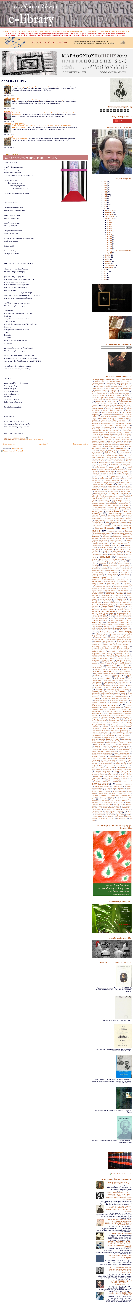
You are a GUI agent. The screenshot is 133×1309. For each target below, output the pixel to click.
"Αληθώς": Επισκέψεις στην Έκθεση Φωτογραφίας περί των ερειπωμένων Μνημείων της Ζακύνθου (44, 100)
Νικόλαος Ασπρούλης (125, 673)
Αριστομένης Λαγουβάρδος (109, 416)
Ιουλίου (108, 255)
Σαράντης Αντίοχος (112, 739)
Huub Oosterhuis (103, 799)
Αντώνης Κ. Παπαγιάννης (122, 407)
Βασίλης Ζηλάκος (97, 446)
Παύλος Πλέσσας (112, 722)
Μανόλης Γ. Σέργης (117, 608)
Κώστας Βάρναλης (124, 588)
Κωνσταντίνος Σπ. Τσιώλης (103, 586)
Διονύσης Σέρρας (113, 511)
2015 (105, 204)
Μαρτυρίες (116, 628)
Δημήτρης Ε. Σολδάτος (115, 495)
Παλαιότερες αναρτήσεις (80, 444)
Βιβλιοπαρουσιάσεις (118, 448)
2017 (105, 200)
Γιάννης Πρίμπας (100, 467)
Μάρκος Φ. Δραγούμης (104, 628)
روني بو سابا (121, 818)
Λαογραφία (105, 595)
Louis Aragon (108, 802)
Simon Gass (128, 813)
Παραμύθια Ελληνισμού (122, 717)
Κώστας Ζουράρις (97, 590)
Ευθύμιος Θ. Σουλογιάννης (121, 542)
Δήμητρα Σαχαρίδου (126, 491)
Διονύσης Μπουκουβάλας (120, 509)
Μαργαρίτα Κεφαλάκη (122, 616)
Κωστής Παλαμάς (97, 593)
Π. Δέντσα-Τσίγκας (126, 698)
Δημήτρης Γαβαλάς (98, 495)
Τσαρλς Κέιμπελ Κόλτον (108, 767)
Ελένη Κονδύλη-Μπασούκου (120, 524)
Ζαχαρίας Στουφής (106, 547)
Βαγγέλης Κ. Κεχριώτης (98, 441)
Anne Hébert (106, 788)
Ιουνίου (108, 257)
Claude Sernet (109, 789)
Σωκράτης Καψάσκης (98, 756)
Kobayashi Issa (96, 802)
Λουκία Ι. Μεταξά (120, 601)
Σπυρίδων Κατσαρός (98, 742)
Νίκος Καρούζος (97, 684)
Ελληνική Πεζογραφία (104, 528)
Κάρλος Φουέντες (97, 576)
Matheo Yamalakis (102, 806)
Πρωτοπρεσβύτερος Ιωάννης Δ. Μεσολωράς (116, 733)
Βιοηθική (102, 450)
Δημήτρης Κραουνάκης (98, 498)
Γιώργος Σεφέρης (120, 478)
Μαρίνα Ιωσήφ (119, 624)
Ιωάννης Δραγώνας (106, 568)
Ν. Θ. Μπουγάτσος (126, 667)
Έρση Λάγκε (118, 538)
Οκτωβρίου (109, 214)
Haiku (101, 797)
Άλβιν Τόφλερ (124, 390)
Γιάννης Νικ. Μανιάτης (100, 466)
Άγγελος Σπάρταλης (124, 383)
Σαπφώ (102, 739)
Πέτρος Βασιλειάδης (117, 726)
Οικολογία (99, 689)
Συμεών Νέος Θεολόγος (122, 753)
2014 (105, 206)
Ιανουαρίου (109, 267)
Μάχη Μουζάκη (96, 629)
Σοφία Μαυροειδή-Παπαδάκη (100, 741)
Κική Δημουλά (96, 581)
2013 (105, 208)
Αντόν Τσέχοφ (106, 405)
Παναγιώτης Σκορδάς (120, 715)
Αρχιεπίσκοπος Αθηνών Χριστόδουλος (103, 421)
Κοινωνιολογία (123, 581)
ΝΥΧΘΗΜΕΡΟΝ (45, 31)
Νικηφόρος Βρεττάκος (110, 673)
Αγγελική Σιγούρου (116, 381)
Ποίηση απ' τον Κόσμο (119, 728)
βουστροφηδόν (9, 137)
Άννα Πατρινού (101, 403)
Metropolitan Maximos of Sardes (109, 807)
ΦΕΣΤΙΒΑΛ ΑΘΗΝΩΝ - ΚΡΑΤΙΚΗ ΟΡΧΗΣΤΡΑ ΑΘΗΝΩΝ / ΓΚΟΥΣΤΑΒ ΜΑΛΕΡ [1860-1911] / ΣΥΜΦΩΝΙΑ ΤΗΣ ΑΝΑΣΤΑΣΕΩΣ (119, 1208)
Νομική (129, 683)
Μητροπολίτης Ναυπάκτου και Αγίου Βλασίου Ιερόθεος (110, 648)
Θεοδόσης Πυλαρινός (116, 554)
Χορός (125, 778)
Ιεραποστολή (102, 563)
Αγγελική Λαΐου (100, 381)
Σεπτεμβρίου (109, 216)
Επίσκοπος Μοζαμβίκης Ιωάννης (104, 535)
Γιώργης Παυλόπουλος (107, 471)
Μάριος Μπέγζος (121, 626)
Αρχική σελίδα (43, 444)
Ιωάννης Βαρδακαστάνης (99, 567)
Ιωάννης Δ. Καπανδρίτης (116, 567)
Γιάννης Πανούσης (114, 466)
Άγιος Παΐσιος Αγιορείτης (102, 386)
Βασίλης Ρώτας (108, 446)
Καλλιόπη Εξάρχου (112, 574)
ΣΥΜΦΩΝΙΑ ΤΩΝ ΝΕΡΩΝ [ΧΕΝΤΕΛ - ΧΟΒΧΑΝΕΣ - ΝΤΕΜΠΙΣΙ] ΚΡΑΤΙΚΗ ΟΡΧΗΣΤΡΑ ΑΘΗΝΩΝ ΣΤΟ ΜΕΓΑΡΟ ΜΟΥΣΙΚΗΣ (120, 1244)
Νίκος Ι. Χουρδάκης (118, 680)
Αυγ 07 (109, 249)
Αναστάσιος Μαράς (114, 395)
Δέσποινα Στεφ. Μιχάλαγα (124, 489)
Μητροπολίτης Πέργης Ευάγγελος (102, 653)
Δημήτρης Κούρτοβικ (124, 496)
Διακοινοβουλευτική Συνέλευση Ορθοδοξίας (105, 505)
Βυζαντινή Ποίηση (110, 452)
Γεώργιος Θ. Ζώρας (125, 457)
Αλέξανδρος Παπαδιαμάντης (119, 392)
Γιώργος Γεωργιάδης (98, 474)
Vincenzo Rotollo (97, 816)
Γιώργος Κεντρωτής (100, 477)
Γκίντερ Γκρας (125, 482)
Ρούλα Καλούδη (38, 439)
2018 (105, 198)
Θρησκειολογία (123, 557)
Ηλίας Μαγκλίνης (118, 551)
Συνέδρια (95, 755)
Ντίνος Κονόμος (119, 685)
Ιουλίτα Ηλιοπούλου (124, 563)
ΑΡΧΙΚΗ (5, 31)
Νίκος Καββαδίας (109, 682)
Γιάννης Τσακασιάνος (105, 469)
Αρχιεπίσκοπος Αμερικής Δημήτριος (116, 425)
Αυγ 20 (109, 235)
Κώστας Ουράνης (110, 592)
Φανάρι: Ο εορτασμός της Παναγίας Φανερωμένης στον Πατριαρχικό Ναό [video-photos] (40, 87)
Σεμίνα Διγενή (126, 739)
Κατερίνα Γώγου (124, 576)
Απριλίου (108, 261)
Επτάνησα (106, 536)
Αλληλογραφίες (124, 394)
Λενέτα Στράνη (118, 595)
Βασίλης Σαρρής (119, 446)
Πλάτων (105, 728)
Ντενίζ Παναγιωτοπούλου (103, 685)
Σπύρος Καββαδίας (111, 742)
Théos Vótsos (110, 814)
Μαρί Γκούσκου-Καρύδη (117, 618)
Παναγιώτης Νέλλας (105, 715)
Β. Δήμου (109, 439)
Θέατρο (105, 554)
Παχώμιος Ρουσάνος (117, 725)
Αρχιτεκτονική (96, 437)
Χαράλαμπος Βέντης (123, 776)
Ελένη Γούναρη (110, 522)
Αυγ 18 (109, 239)
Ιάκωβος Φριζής (103, 561)
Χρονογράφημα (100, 784)
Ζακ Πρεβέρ (105, 545)
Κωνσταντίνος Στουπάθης (121, 586)
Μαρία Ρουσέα (124, 622)
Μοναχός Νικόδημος (98, 666)
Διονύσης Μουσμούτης (101, 509)
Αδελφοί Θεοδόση (117, 386)
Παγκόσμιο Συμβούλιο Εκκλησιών (112, 707)
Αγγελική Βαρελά (127, 379)
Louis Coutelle (118, 802)
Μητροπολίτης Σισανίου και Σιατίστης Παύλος (114, 658)
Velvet (128, 814)
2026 (105, 182)
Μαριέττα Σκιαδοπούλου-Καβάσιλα (102, 624)
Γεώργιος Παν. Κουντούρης (115, 460)
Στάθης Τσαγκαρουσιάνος (124, 744)
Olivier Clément (96, 809)
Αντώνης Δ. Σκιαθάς (106, 407)
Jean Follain (113, 799)
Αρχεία (112, 418)
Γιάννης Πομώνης (126, 466)
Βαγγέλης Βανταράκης (122, 439)
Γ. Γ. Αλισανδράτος (97, 453)
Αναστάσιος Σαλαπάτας (108, 397)
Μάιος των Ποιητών (107, 606)
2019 (105, 196)
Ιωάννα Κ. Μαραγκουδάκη (110, 565)
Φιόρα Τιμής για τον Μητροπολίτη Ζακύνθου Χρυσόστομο (112, 772)
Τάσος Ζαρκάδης (119, 762)
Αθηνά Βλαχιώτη (126, 388)
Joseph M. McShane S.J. (122, 800)
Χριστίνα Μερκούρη (101, 781)
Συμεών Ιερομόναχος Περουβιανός (102, 753)
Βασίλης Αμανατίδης (111, 444)
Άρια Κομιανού (118, 415)
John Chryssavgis (124, 799)
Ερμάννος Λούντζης (106, 538)
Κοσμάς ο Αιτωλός (97, 583)
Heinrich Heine (110, 797)
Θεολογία (105, 557)
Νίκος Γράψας (105, 678)
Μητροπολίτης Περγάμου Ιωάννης (118, 651)
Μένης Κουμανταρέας (114, 634)
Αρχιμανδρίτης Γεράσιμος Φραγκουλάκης (117, 429)
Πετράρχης (105, 726)
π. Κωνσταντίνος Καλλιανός (112, 704)
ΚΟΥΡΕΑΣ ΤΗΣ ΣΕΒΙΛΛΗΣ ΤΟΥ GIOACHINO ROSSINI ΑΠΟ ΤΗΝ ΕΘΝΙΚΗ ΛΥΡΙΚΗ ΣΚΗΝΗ (121, 1282)
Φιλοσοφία (128, 769)
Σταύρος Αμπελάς (119, 748)
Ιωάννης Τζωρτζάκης (98, 570)
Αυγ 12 (109, 241)
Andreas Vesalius (118, 786)
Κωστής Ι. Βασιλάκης (123, 592)
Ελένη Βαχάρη (120, 520)
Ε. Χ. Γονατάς (107, 518)
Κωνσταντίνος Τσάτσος (98, 588)
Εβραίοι (116, 518)
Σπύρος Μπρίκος (99, 744)
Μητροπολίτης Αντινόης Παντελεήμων (120, 636)
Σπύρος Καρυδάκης (126, 742)
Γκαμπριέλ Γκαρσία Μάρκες (111, 482)
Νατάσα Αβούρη (114, 669)
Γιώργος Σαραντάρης (106, 478)
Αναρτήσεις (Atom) (18, 448)
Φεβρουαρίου (110, 265)
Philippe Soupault (97, 811)
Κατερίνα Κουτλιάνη (117, 578)
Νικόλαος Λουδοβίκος (115, 675)
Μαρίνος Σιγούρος (109, 626)
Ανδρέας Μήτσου (111, 401)
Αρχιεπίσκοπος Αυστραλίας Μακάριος (103, 427)
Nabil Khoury (125, 807)
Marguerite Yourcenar (105, 804)
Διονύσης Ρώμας (97, 511)
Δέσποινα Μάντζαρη (109, 489)
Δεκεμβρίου (109, 210)
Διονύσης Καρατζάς (126, 507)
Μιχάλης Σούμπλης (104, 663)
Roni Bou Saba (116, 813)
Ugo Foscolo (120, 815)
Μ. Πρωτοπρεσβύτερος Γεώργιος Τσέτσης (104, 604)
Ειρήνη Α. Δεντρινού (126, 518)
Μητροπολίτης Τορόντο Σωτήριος (102, 660)
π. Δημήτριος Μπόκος (100, 700)
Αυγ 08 (109, 247)
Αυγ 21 (109, 232)
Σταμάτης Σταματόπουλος (121, 746)
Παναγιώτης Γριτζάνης (111, 711)
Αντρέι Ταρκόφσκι (117, 405)
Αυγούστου (109, 218)
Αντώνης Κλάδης (97, 408)
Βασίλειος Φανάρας (97, 444)
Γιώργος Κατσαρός (126, 474)
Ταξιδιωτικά (122, 760)
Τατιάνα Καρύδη (120, 764)
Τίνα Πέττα (95, 767)
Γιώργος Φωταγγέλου (112, 480)
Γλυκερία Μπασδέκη (97, 484)
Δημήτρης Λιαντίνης (103, 500)
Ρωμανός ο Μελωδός (122, 735)
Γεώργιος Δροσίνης (112, 457)
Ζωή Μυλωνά (108, 549)
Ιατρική (125, 561)
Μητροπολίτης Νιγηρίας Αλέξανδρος (103, 650)
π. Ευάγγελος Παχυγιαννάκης (118, 700)
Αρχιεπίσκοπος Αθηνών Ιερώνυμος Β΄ (115, 420)
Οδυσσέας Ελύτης (125, 687)
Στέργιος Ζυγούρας (111, 751)
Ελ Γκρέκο (110, 520)
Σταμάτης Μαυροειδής (102, 746)
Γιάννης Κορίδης (126, 464)
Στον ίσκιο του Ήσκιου (12, 98)
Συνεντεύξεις (107, 755)
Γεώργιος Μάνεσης (99, 459)
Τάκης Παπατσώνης (110, 760)
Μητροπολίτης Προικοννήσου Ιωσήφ (117, 655)
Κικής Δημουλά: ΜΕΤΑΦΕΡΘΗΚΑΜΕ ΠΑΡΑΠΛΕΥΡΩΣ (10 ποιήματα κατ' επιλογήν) (120, 1257)
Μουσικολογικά (123, 666)
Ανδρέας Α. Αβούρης (98, 399)
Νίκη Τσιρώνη (98, 673)
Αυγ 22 (109, 230)
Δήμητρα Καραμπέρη (100, 491)
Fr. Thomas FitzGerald (119, 791)
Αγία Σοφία (115, 385)
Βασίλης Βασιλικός (124, 444)
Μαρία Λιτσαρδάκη (112, 622)
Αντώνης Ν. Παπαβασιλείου (114, 408)
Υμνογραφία (121, 767)
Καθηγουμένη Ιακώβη (98, 574)
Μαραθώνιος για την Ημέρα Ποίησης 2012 (106, 611)
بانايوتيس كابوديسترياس (107, 818)
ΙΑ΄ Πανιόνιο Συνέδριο (117, 559)
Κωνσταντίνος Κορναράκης (106, 585)
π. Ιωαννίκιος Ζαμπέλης (117, 702)
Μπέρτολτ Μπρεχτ (97, 667)
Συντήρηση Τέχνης (122, 755)
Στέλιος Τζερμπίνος (98, 751)
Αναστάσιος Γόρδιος (98, 395)
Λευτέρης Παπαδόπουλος (108, 597)
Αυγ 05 (109, 253)
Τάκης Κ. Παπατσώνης (119, 758)
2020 (105, 194)
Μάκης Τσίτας (105, 608)
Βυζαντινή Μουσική (97, 452)
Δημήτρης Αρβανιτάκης (101, 493)
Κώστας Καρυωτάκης (124, 590)
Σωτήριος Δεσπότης (114, 756)
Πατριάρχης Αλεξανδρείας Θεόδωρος (105, 719)
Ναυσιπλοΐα (125, 669)
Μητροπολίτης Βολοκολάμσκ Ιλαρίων (104, 637)
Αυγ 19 (109, 237)
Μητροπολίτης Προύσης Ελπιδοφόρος (103, 656)
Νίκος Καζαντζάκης (123, 682)
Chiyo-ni (129, 788)
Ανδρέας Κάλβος (126, 399)
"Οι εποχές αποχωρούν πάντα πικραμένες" (105, 379)
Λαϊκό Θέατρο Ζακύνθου (114, 593)
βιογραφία (95, 450)
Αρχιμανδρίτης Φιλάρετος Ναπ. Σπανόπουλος (115, 436)
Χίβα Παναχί (116, 778)
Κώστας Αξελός (112, 588)
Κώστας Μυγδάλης (97, 592)
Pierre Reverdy (109, 811)
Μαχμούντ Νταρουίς (110, 629)
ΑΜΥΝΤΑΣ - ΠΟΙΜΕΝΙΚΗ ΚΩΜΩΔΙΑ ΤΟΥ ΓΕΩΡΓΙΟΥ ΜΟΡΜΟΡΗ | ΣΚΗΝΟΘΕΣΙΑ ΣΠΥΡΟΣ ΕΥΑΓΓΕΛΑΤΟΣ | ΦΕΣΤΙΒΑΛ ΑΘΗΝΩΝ (118, 1222)
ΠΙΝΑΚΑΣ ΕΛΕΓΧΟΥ (122, 31)
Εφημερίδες (95, 545)
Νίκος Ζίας (107, 680)
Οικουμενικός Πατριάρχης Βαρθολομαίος (109, 691)
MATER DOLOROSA (107, 31)
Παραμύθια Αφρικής (107, 717)
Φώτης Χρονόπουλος (114, 774)
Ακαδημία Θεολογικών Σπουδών (105, 390)
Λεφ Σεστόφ (122, 597)
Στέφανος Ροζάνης (124, 751)
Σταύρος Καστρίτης (108, 749)
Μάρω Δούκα (126, 628)
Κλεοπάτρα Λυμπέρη (110, 581)
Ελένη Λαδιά (107, 525)
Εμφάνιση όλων (84, 151)
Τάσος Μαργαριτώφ (106, 763)
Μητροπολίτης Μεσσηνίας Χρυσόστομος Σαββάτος (110, 646)
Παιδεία (127, 707)
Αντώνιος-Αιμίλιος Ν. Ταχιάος (110, 412)
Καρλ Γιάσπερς (125, 574)
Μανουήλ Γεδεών (123, 609)
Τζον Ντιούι (126, 765)
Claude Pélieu (98, 789)
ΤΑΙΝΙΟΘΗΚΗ (91, 31)
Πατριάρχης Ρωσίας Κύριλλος (116, 720)
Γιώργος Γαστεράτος (122, 473)
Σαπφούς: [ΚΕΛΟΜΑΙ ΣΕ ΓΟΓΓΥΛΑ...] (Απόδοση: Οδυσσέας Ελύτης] (119, 1183)
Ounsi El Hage (116, 809)
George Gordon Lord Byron (107, 793)
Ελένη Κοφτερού (96, 525)
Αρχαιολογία (103, 418)
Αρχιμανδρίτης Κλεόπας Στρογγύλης (102, 434)
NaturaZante (8, 111)
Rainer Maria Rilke (103, 813)
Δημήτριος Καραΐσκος (98, 503)
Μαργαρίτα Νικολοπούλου (99, 618)
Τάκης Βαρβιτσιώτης (104, 758)
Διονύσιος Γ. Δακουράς (114, 515)
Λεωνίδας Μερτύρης (105, 599)
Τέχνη (101, 766)
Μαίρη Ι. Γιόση (121, 606)
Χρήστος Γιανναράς (113, 780)
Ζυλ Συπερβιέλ (121, 547)
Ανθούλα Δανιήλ (125, 401)
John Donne (95, 800)
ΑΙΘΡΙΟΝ (73, 31)
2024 (105, 186)
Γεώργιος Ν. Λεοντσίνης (116, 459)
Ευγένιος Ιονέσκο (106, 542)
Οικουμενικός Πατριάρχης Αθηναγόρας (118, 689)
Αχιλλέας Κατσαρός (123, 437)
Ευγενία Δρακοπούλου (116, 540)
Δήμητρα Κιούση (113, 491)
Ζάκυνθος (116, 545)
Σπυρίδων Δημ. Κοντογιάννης (120, 741)
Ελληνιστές (110, 531)
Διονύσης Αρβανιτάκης (98, 507)
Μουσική (109, 666)
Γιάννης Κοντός (115, 464)
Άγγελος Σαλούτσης (110, 383)
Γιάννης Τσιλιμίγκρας (119, 469)
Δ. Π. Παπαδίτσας (113, 486)
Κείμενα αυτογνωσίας (122, 580)
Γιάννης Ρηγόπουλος (115, 468)
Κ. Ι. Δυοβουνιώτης (97, 572)
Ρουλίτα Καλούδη (109, 735)
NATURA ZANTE (33, 31)
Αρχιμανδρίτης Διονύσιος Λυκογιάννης (105, 430)
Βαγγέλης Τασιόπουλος (114, 441)
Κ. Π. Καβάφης (112, 572)
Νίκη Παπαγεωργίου (125, 671)
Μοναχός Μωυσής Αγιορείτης (120, 664)
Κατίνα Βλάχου (108, 579)
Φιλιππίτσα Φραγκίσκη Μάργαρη (112, 769)
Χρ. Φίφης (102, 780)
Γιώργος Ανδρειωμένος (123, 471)
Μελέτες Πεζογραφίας (107, 632)
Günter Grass (115, 795)
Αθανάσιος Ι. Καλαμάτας (113, 388)
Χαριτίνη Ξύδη (96, 778)
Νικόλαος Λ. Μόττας (100, 675)
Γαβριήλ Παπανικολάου (111, 453)
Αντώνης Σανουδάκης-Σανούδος (112, 410)
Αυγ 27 (109, 224)
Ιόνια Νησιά (112, 563)
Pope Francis (121, 811)
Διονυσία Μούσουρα (115, 513)
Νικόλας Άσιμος (107, 677)
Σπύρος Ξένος (110, 744)
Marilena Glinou (119, 804)
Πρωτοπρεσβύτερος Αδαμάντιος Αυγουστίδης (105, 730)
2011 (105, 271)
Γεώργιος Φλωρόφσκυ (105, 462)
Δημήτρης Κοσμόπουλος (108, 497)
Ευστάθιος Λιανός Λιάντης (100, 543)
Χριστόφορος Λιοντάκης (120, 781)
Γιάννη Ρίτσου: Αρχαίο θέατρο (122, 1233)
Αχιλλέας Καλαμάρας (109, 437)
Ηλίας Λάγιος (105, 551)
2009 (105, 275)
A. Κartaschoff (128, 784)
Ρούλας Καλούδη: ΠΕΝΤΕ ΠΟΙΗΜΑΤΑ (30, 157)
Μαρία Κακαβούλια (117, 620)
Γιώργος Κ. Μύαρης (112, 474)
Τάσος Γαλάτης (106, 762)
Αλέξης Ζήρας (114, 393)
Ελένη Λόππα (116, 525)
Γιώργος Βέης (96, 473)
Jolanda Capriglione (107, 800)
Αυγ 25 (109, 226)
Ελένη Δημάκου (121, 522)
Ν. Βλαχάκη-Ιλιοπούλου (111, 667)
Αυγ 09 (109, 245)
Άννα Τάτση (113, 403)
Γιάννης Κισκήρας (103, 464)
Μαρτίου (108, 263)
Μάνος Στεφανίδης (108, 609)
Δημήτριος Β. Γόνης (106, 502)
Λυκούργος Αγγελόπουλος (110, 602)
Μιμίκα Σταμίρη (120, 662)
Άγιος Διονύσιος (126, 385)
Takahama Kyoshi (99, 814)
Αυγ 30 (109, 222)
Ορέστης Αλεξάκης (120, 693)
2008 (105, 277)
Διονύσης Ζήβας (113, 507)
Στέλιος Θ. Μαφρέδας (123, 749)
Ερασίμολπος (116, 536)
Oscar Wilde (106, 809)
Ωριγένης (118, 784)
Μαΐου (107, 259)
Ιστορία (95, 565)
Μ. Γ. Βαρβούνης (125, 602)
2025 (105, 184)
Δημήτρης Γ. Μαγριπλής (120, 493)
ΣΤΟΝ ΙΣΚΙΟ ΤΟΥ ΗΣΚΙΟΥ (17, 31)
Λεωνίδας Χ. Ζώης (120, 599)
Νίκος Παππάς (121, 683)
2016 (105, 202)
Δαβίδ (123, 486)
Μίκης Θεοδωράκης (107, 662)
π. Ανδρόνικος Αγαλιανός (121, 696)
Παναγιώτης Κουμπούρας (115, 713)
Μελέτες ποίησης (125, 632)
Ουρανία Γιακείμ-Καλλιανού (111, 695)
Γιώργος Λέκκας (115, 477)
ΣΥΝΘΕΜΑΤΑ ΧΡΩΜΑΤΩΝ (60, 31)
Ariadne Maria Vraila (118, 788)
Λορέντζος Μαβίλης (106, 601)
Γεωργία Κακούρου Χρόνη (114, 455)
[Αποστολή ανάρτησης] (26, 438)
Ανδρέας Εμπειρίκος (112, 399)
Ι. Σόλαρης (103, 559)
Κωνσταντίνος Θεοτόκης (114, 583)
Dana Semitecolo (121, 789)
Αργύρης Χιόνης (107, 414)
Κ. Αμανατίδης (125, 570)
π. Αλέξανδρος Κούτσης (104, 696)
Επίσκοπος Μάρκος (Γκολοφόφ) (122, 533)
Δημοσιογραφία (111, 503)
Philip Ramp (126, 809)
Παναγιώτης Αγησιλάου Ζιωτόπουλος (103, 709)
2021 (105, 192)
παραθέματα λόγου (32, 6)
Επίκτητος (119, 531)
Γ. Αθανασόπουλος (124, 452)
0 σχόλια (22, 438)
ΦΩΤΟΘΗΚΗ (81, 31)
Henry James (121, 797)
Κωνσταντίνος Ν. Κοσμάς (124, 585)
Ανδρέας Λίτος (99, 401)
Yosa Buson (108, 816)
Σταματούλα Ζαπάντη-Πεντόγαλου (101, 748)
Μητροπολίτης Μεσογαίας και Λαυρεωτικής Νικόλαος (110, 644)
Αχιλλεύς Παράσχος (97, 439)
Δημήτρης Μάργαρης (118, 500)
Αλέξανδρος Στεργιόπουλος (99, 393)
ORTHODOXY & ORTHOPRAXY (14, 124)
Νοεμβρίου (109, 212)
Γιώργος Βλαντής (108, 473)
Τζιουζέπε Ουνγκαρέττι (114, 765)
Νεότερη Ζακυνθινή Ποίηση (103, 671)
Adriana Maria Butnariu (101, 786)
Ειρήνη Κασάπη (99, 520)
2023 (105, 188)
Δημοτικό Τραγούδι (123, 503)
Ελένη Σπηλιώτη (127, 525)
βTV (98, 31)
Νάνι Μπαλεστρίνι (100, 669)
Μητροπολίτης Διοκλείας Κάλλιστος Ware (120, 639)
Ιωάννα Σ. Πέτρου (125, 565)
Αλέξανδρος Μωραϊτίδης (99, 392)
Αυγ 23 (109, 228)
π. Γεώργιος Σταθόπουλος (111, 698)
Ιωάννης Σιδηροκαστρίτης (122, 568)
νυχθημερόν (8, 85)
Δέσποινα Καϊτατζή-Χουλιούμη (111, 487)
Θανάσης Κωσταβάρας (112, 553)
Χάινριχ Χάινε (98, 776)
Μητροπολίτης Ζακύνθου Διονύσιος (104, 641)
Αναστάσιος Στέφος (123, 397)
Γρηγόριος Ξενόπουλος (99, 486)
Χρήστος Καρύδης (126, 780)
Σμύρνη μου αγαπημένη (20, 138)
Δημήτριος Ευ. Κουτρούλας (122, 502)
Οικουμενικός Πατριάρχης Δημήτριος (102, 693)
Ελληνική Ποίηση (28, 439)
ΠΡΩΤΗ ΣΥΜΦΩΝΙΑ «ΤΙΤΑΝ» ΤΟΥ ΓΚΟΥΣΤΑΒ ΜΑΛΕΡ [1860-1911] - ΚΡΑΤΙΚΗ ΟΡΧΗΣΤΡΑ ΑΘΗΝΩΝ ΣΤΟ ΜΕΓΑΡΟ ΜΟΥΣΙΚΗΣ (120, 1270)
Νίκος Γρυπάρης (120, 678)
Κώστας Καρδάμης (110, 590)
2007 (105, 279)
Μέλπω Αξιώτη (100, 634)
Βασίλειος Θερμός (122, 443)
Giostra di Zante (99, 795)
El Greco (107, 791)
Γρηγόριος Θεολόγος (123, 484)
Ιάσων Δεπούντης (115, 561)
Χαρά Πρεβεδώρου (109, 776)
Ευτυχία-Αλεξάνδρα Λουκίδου (120, 543)
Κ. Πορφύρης (125, 572)
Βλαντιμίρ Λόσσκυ (113, 450)
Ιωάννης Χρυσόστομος (112, 570)
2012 (105, 269)
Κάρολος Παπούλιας (111, 576)
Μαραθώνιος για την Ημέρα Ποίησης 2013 (112, 612)
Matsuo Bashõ (115, 806)
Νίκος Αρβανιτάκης (120, 677)
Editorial (101, 791)
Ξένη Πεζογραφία (110, 687)
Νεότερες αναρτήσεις (8, 444)
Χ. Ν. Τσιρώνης (127, 774)
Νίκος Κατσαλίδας (109, 683)
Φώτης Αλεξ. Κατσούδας (99, 774)
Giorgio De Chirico (123, 793)
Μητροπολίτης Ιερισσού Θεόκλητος (117, 643)
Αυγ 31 (109, 220)
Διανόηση (125, 505)
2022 (105, 190)
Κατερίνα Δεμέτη (99, 578)
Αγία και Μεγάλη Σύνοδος (100, 385)
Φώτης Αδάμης (125, 773)
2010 (105, 273)
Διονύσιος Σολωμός (111, 517)
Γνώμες (109, 484)
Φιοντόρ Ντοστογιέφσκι (103, 771)
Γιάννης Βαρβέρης (120, 462)
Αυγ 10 (109, 243)
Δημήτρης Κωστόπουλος (115, 498)
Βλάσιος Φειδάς (124, 450)
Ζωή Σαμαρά (120, 549)
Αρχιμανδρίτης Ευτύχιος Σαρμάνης (118, 432)
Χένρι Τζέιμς (106, 778)
